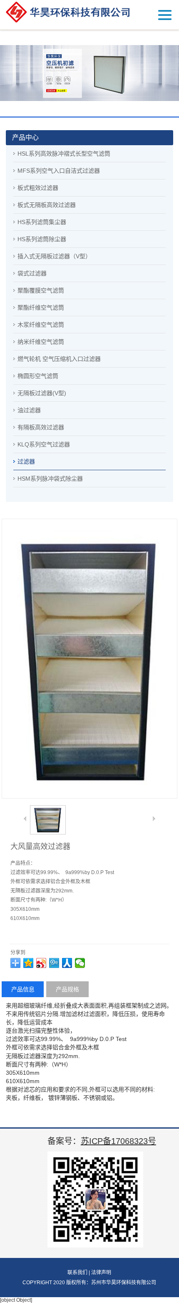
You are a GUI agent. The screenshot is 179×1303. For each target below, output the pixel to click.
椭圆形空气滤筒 (37, 376)
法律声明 (101, 1272)
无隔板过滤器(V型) (41, 393)
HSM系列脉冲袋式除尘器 (50, 478)
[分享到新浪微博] (41, 963)
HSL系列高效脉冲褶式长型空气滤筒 (63, 153)
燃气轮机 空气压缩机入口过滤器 (59, 358)
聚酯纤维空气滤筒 (40, 307)
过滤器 (26, 461)
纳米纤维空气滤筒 (40, 341)
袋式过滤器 (32, 273)
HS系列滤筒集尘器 (41, 222)
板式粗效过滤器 (37, 187)
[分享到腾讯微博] (54, 963)
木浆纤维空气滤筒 (40, 324)
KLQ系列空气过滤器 (43, 444)
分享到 (17, 952)
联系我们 (77, 1272)
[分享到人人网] (67, 963)
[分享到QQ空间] (28, 963)
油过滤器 (29, 410)
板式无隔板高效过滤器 (46, 205)
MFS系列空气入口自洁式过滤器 (58, 170)
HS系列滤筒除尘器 (41, 239)
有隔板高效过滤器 (40, 427)
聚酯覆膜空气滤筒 (40, 290)
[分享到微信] (80, 963)
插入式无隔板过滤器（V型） (54, 256)
